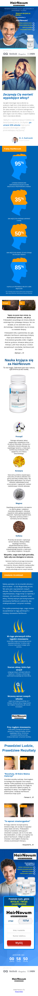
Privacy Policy (19, 991)
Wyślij (19, 942)
